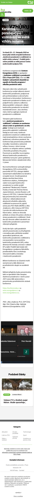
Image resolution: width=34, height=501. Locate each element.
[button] (2, 14)
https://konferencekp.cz (11, 288)
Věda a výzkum (4, 439)
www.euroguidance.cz (11, 290)
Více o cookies (18, 496)
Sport (25, 435)
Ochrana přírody (16, 394)
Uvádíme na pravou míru (27, 439)
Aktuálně (6, 394)
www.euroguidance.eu (11, 293)
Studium (5, 20)
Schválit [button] (18, 492)
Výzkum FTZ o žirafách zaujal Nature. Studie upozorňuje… (15, 401)
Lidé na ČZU (6, 435)
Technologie (27, 432)
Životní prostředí (15, 432)
